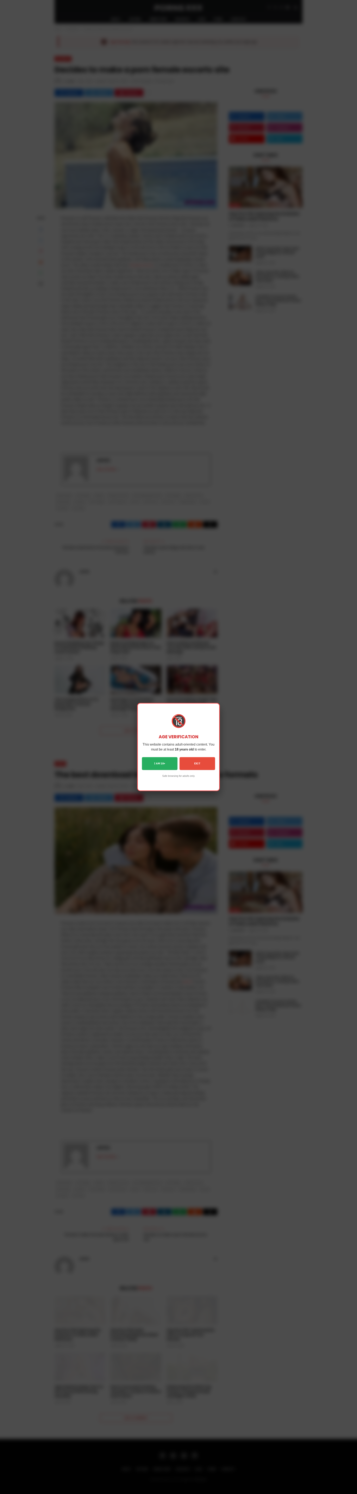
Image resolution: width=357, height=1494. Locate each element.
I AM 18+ (159, 763)
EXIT (197, 763)
